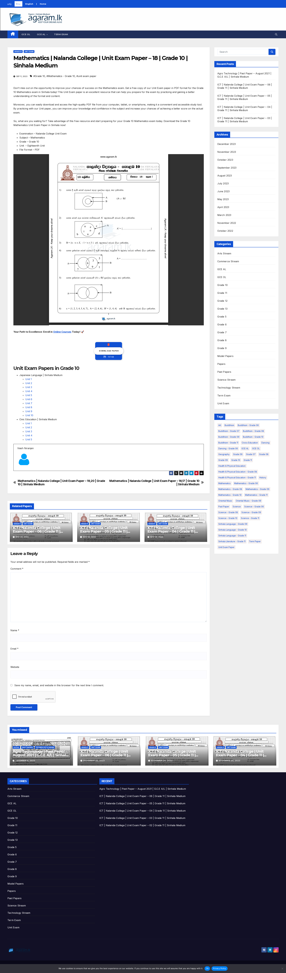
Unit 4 (28, 391)
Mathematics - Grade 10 (229, 495)
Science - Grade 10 (227, 518)
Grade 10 (18, 51)
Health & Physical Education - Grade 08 (237, 471)
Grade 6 (222, 324)
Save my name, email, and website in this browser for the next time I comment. (59, 685)
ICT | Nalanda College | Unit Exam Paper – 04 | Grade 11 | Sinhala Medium (171, 531)
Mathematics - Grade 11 (256, 495)
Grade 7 (222, 332)
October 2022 (225, 230)
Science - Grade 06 (254, 506)
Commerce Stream (228, 261)
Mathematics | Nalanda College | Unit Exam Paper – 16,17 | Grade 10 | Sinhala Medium (154, 482)
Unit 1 (28, 379)
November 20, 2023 (94, 760)
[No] (282, 968)
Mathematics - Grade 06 (246, 483)
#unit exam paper (86, 76)
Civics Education (250, 442)
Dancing (265, 442)
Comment (16, 568)
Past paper (223, 506)
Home (43, 4)
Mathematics (224, 483)
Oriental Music (225, 500)
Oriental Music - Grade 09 (248, 500)
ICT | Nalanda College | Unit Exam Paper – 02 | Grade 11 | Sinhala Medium (142, 825)
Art (219, 425)
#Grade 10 (39, 76)
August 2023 (224, 175)
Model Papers (225, 356)
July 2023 (223, 183)
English (29, 4)
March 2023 (224, 215)
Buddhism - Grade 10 (253, 437)
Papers (221, 363)
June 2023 (223, 191)
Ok (207, 968)
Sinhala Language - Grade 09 (232, 524)
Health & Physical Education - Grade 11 (237, 477)
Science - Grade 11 (250, 518)
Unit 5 (28, 395)
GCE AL (41, 34)
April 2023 (223, 207)
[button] (276, 34)
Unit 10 (29, 415)
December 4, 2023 (25, 760)
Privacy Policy (219, 968)
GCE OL (25, 34)
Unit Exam (29, 51)
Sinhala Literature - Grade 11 (231, 541)
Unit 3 (28, 387)
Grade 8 (222, 340)
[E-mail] (19, 470)
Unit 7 (28, 403)
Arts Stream (224, 253)
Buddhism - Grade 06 (248, 425)
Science (237, 506)
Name (14, 630)
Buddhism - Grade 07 (228, 431)
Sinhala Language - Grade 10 (232, 529)
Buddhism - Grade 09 (228, 437)
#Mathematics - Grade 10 (60, 76)
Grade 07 (250, 454)
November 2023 (226, 151)
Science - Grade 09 (251, 512)
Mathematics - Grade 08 (230, 489)
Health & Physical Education (231, 466)
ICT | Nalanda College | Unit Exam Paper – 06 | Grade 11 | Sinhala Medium (36, 531)
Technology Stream (228, 387)
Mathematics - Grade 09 (257, 489)
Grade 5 (221, 316)
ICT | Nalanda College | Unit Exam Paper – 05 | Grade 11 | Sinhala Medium (104, 531)
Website (14, 666)
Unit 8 (28, 407)
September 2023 (227, 167)
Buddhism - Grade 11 (228, 442)
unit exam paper (226, 547)
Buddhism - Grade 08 (253, 431)
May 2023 (223, 199)
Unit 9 (28, 411)
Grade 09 (223, 460)
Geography (224, 454)
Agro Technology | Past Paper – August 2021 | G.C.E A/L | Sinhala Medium (40, 755)
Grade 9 (222, 348)
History (262, 477)
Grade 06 (238, 454)
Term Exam (61, 34)
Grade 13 (222, 308)
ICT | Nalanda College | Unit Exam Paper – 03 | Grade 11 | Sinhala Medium (142, 817)
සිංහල (18, 4)
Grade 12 (222, 300)
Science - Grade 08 (228, 512)
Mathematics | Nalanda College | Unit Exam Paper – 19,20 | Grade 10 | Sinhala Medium (61, 482)
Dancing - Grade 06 (228, 448)
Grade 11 (17, 524)
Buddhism (229, 425)
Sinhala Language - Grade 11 (232, 535)
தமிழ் (9, 4)
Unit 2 (28, 383)
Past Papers (224, 371)
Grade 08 (263, 454)
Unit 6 (28, 399)
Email (14, 648)
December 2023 (226, 144)
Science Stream (226, 379)
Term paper (255, 541)
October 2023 (225, 159)
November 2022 (226, 222)
